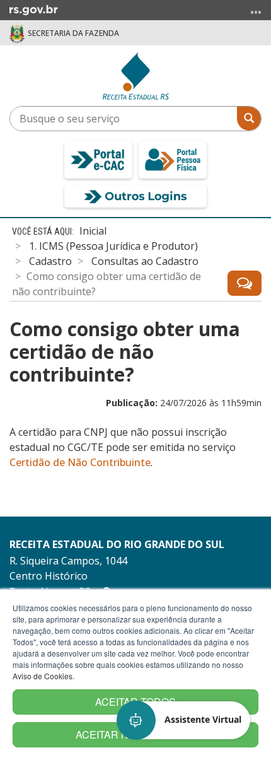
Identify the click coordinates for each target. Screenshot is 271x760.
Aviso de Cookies (42, 675)
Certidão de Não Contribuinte (80, 462)
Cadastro (50, 261)
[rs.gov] (33, 9)
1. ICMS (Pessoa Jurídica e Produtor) (113, 246)
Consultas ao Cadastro (145, 261)
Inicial (93, 231)
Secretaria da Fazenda (73, 33)
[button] (184, 720)
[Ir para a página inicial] (136, 76)
